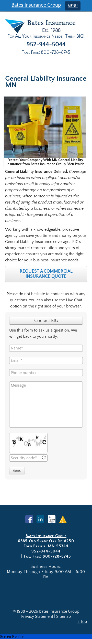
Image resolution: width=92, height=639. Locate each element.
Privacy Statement (37, 616)
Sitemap (63, 616)
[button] (46, 636)
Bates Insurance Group (36, 5)
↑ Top (82, 621)
